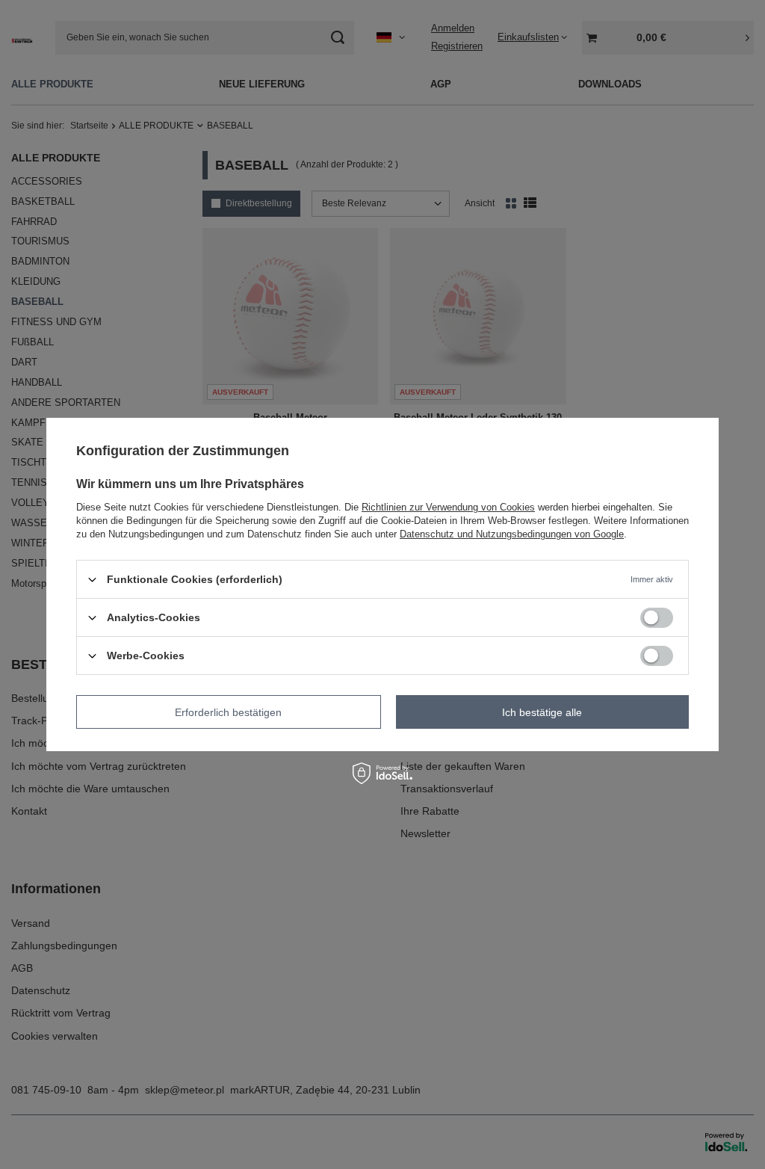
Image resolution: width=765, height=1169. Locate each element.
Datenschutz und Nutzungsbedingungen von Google (512, 534)
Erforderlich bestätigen (228, 712)
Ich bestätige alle (542, 712)
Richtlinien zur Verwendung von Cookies (448, 507)
